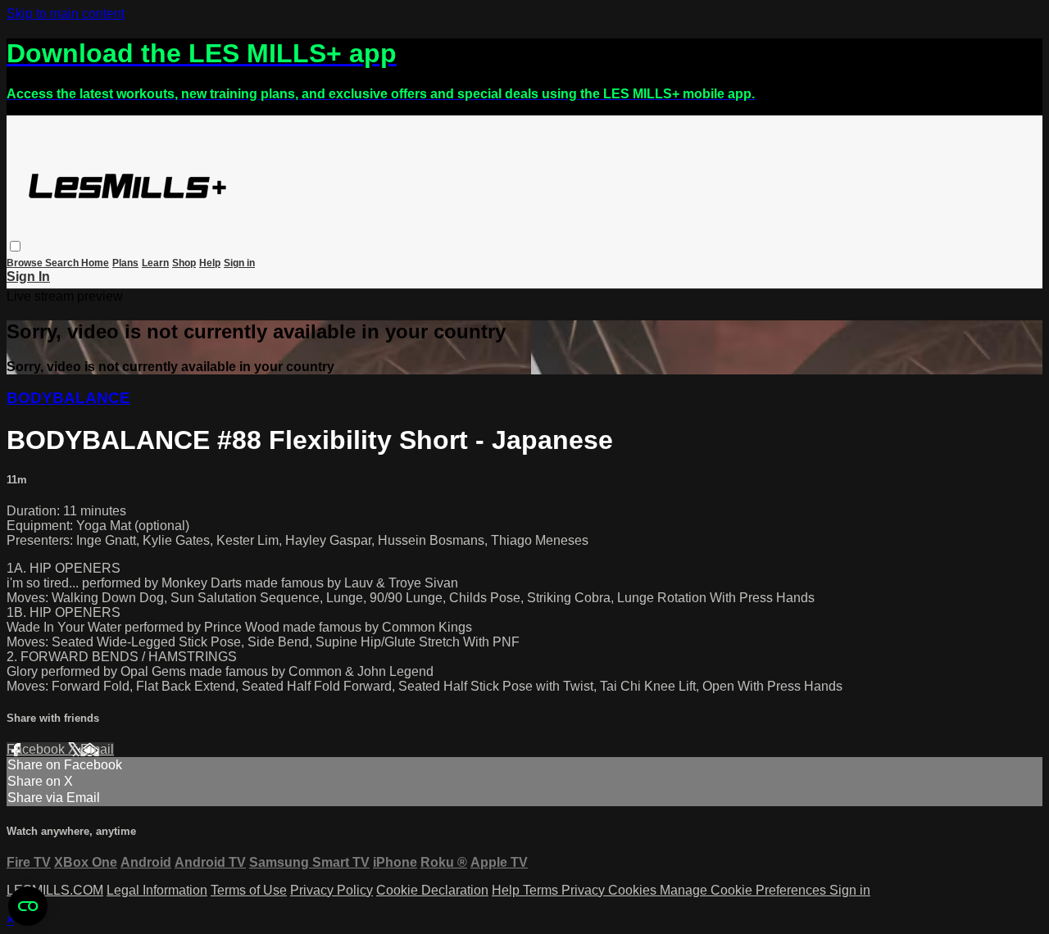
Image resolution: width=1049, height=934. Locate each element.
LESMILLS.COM (55, 890)
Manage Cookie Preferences (744, 890)
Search (63, 263)
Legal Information (157, 890)
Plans (125, 263)
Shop (184, 263)
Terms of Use (249, 890)
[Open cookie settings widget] (28, 906)
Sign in (239, 263)
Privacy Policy (331, 890)
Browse (26, 263)
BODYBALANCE (68, 397)
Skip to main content (66, 13)
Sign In (28, 276)
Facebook (37, 749)
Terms (542, 890)
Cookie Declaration (432, 890)
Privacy (584, 890)
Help (209, 263)
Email (97, 749)
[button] (15, 246)
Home (95, 263)
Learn (155, 263)
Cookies (634, 890)
